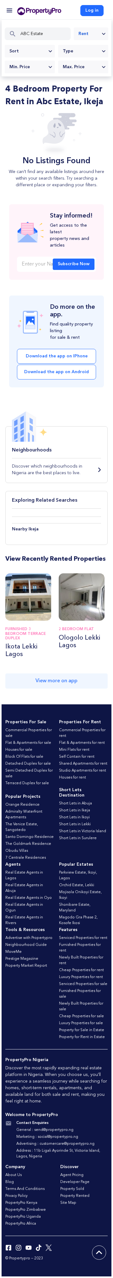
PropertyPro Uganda (23, 1217)
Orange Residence (22, 805)
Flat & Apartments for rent (82, 743)
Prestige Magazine (21, 959)
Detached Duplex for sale (28, 764)
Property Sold (72, 1189)
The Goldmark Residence (28, 844)
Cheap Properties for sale (81, 1016)
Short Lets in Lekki (75, 824)
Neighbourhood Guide (26, 945)
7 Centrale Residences (25, 858)
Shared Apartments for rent (83, 764)
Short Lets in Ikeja (74, 810)
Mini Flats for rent (74, 750)
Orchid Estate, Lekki (76, 885)
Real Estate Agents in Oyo (28, 898)
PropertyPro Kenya (21, 1203)
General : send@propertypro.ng (44, 1130)
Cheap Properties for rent (81, 970)
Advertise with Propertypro (28, 938)
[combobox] (91, 33)
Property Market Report (26, 966)
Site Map (68, 1203)
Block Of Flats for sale (24, 757)
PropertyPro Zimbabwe (25, 1210)
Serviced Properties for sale (83, 984)
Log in (92, 10)
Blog (9, 1182)
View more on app (56, 681)
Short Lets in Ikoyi (74, 817)
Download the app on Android (56, 372)
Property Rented (74, 1196)
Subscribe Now (73, 264)
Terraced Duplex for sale (27, 783)
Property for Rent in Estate (82, 1037)
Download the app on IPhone (57, 356)
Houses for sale (18, 750)
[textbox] (30, 51)
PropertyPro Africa (20, 1224)
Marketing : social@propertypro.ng (47, 1137)
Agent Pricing (71, 1175)
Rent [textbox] (83, 34)
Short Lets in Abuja (75, 803)
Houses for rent (72, 777)
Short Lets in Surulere (78, 838)
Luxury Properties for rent (81, 977)
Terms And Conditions (25, 1189)
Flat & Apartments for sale (28, 743)
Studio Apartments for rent (82, 771)
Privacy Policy (16, 1196)
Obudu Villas (16, 851)
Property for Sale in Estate (81, 1030)
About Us (13, 1175)
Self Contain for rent (76, 757)
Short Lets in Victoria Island (82, 831)
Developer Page (74, 1182)
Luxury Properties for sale (81, 1023)
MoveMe (13, 952)
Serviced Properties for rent (83, 938)
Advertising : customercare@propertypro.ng (55, 1144)
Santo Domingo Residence (29, 837)
